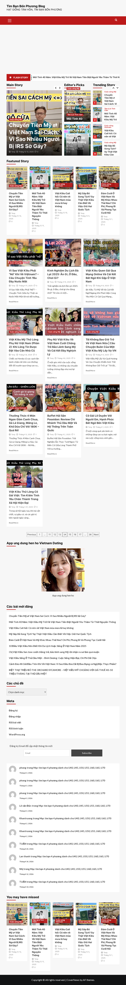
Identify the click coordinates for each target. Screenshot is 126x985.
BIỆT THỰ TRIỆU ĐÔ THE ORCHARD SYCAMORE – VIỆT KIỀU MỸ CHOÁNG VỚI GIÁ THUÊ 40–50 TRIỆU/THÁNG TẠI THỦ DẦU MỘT (61, 672)
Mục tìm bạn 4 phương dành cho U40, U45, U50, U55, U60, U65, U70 (69, 767)
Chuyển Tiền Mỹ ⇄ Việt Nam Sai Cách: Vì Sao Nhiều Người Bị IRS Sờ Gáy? (77, 100)
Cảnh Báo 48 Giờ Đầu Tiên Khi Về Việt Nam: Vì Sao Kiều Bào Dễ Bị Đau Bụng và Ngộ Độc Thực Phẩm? (62, 664)
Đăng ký (13, 710)
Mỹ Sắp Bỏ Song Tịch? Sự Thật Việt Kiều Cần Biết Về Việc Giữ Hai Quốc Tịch (110, 137)
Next (96, 534)
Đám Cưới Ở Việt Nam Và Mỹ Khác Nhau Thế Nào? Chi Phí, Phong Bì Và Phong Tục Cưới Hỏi (109, 203)
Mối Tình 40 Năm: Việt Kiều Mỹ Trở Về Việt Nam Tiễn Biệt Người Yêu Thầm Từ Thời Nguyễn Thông (76, 130)
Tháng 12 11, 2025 (76, 149)
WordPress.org (17, 734)
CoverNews (73, 979)
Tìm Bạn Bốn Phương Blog (26, 6)
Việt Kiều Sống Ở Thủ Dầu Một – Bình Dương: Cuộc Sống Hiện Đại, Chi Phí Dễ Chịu (52, 658)
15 (70, 534)
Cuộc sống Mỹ (16, 119)
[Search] (116, 20)
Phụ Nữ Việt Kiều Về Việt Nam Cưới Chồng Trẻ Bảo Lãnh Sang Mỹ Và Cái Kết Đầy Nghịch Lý (61, 347)
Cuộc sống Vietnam (108, 109)
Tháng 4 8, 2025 (25, 355)
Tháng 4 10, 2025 (64, 282)
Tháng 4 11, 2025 (26, 286)
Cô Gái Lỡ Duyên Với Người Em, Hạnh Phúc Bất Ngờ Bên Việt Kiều (100, 419)
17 (80, 534)
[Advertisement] (63, 47)
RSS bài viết (15, 722)
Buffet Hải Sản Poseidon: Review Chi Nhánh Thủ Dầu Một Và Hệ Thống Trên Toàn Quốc (62, 423)
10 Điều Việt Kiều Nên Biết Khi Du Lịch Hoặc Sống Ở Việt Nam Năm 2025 (47, 646)
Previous (31, 534)
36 (90, 534)
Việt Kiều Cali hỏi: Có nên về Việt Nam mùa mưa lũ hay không (63, 200)
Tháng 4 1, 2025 (102, 427)
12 (55, 534)
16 (75, 534)
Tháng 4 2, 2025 (64, 434)
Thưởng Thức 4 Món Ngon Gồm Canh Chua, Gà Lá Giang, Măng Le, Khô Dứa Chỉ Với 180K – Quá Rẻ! (24, 423)
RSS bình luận (16, 728)
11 (50, 534)
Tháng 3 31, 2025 (26, 507)
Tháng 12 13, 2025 (26, 152)
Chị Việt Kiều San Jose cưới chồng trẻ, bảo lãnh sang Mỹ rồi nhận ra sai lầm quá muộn (54, 652)
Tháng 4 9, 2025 (102, 286)
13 (60, 534)
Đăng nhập (15, 716)
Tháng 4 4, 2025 (102, 355)
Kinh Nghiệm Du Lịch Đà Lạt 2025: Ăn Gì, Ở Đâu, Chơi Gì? (63, 274)
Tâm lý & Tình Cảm (75, 115)
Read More (13, 301)
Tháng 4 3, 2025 (25, 434)
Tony (13, 152)
